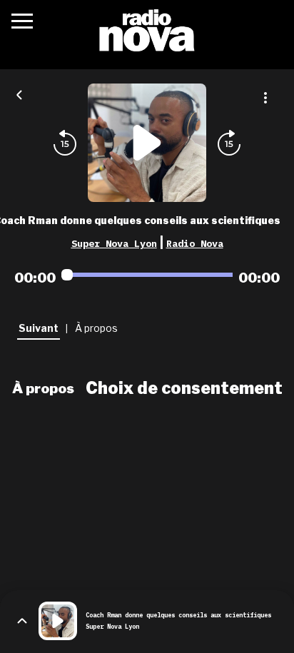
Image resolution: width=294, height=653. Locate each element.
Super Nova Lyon (114, 243)
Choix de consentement (184, 388)
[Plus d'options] (265, 97)
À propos (43, 388)
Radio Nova (194, 243)
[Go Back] (19, 93)
